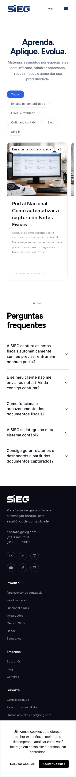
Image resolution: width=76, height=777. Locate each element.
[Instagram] (34, 556)
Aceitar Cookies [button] (53, 764)
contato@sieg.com (21, 532)
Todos (15, 94)
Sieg (51, 122)
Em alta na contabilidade (28, 103)
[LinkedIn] (11, 556)
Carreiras (13, 677)
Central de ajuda (18, 700)
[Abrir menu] (65, 8)
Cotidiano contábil (23, 122)
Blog (10, 669)
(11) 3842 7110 (18, 537)
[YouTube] (11, 567)
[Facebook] (23, 567)
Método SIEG (15, 623)
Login (50, 8)
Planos (11, 631)
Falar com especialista (22, 707)
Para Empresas (17, 600)
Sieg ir (15, 131)
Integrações (15, 615)
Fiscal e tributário (23, 113)
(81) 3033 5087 (18, 542)
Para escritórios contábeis (24, 592)
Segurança (14, 638)
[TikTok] (23, 556)
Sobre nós (14, 661)
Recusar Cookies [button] (22, 764)
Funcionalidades (18, 608)
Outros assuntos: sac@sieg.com (29, 715)
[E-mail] (34, 567)
